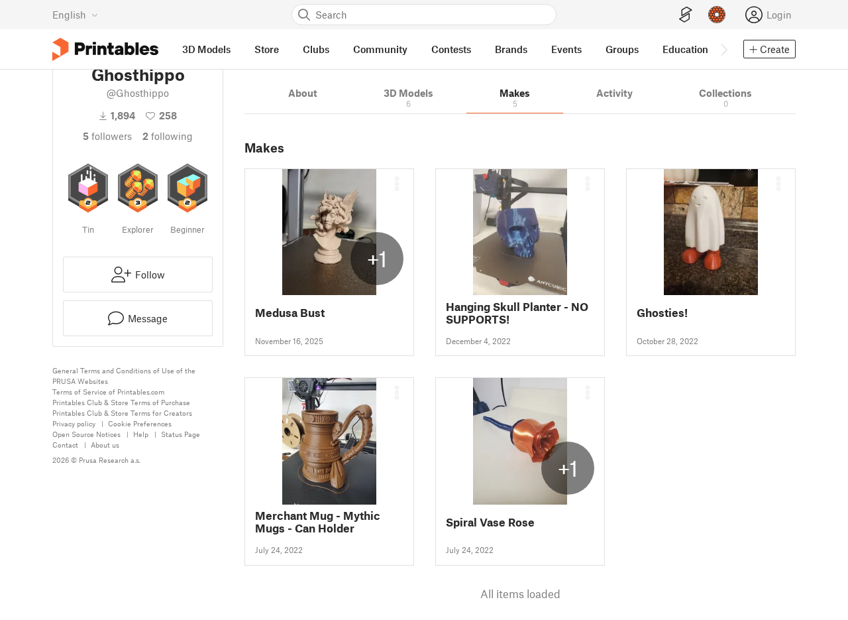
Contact (65, 444)
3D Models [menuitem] (206, 49)
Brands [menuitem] (511, 49)
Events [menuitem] (566, 49)
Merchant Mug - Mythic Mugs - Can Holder (317, 521)
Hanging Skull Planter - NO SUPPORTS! (517, 313)
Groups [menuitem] (622, 49)
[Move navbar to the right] (723, 49)
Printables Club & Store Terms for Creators (122, 412)
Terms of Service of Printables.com (108, 391)
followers (107, 136)
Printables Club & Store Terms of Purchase (121, 402)
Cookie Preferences (140, 423)
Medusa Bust (290, 312)
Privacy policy (73, 423)
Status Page (180, 434)
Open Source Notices (86, 434)
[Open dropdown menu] (397, 184)
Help (140, 434)
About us (105, 444)
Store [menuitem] (266, 49)
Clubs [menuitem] (316, 49)
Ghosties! (662, 312)
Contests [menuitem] (451, 49)
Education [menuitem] (685, 49)
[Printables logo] (105, 49)
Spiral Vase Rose (490, 522)
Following (167, 136)
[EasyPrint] (686, 15)
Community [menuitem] (380, 49)
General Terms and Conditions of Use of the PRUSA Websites (123, 375)
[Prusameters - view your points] (716, 14)
